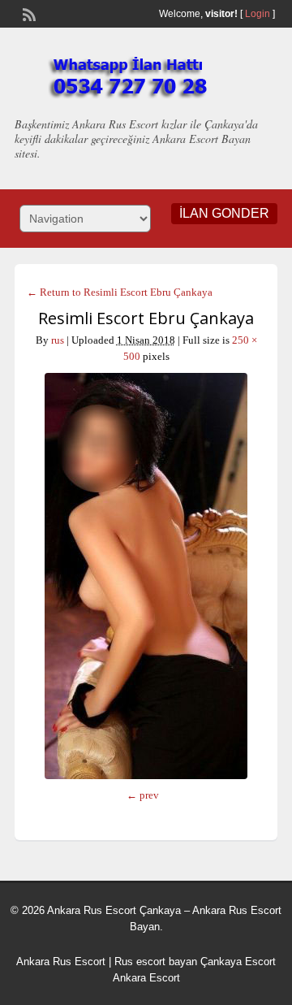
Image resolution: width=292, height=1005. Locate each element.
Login (257, 13)
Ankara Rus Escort (60, 961)
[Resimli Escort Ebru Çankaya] (146, 576)
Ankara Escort (146, 978)
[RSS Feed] (27, 12)
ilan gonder (224, 213)
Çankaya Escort (238, 961)
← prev (143, 795)
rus (57, 340)
